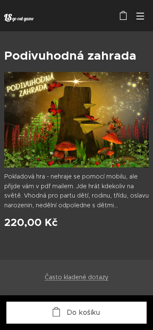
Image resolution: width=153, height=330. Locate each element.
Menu (140, 15)
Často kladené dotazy (76, 277)
